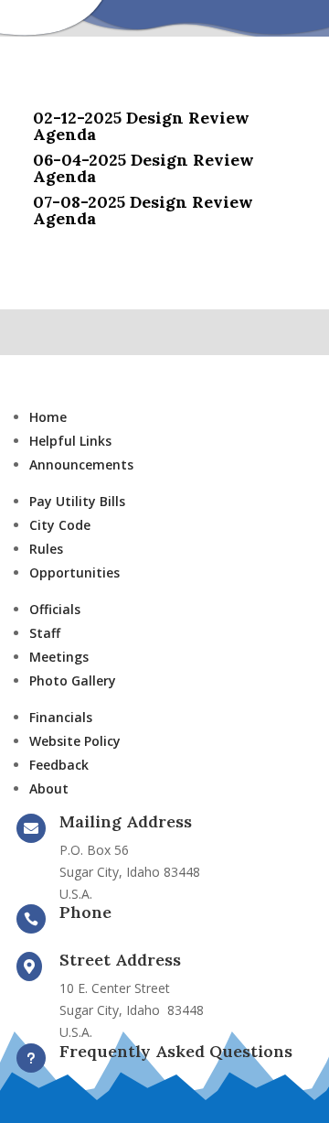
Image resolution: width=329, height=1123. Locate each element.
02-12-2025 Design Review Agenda (141, 126)
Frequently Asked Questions (175, 1051)
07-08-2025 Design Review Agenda (143, 210)
